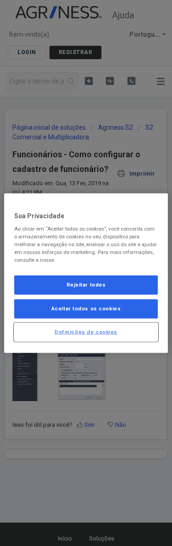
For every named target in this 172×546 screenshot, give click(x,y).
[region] (85, 273)
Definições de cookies (86, 332)
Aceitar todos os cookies (86, 308)
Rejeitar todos (86, 284)
